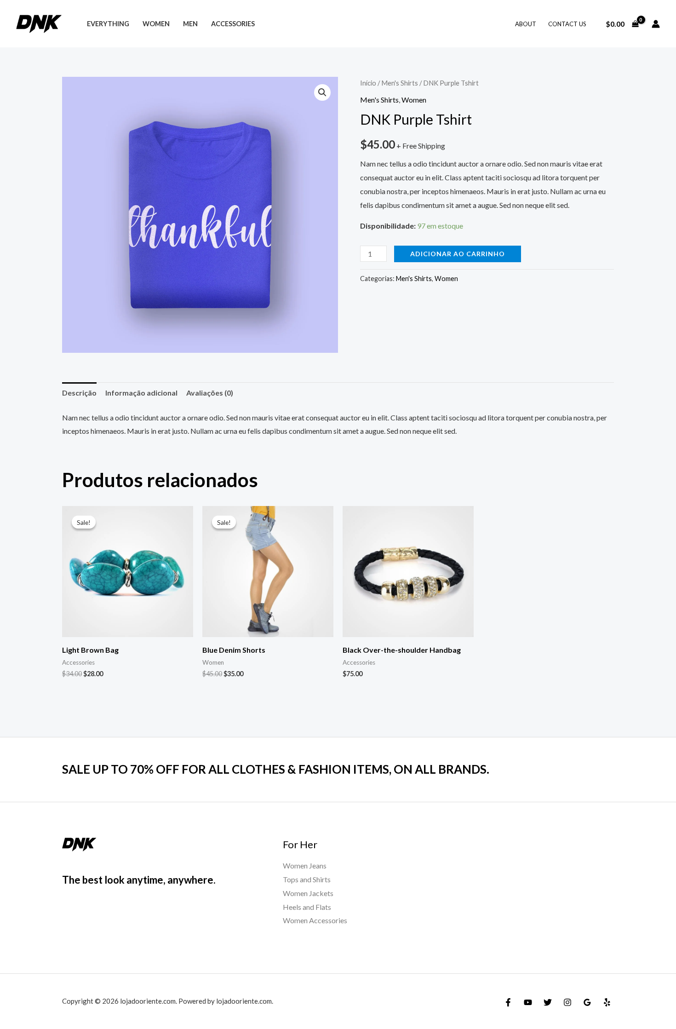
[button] (322, 92)
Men (190, 24)
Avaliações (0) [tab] (209, 392)
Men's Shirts (399, 83)
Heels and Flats (307, 907)
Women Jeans (305, 865)
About (525, 24)
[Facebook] (508, 1002)
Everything (108, 24)
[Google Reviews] (587, 1002)
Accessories (233, 24)
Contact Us (567, 24)
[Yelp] (607, 1002)
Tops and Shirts (307, 879)
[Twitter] (548, 1002)
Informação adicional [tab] (141, 392)
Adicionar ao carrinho (457, 254)
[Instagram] (567, 1002)
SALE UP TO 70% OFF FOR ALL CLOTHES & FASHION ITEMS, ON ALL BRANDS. (275, 769)
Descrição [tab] (79, 392)
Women (156, 24)
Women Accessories (315, 920)
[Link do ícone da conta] (656, 24)
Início (368, 83)
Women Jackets (308, 893)
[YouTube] (528, 1002)
